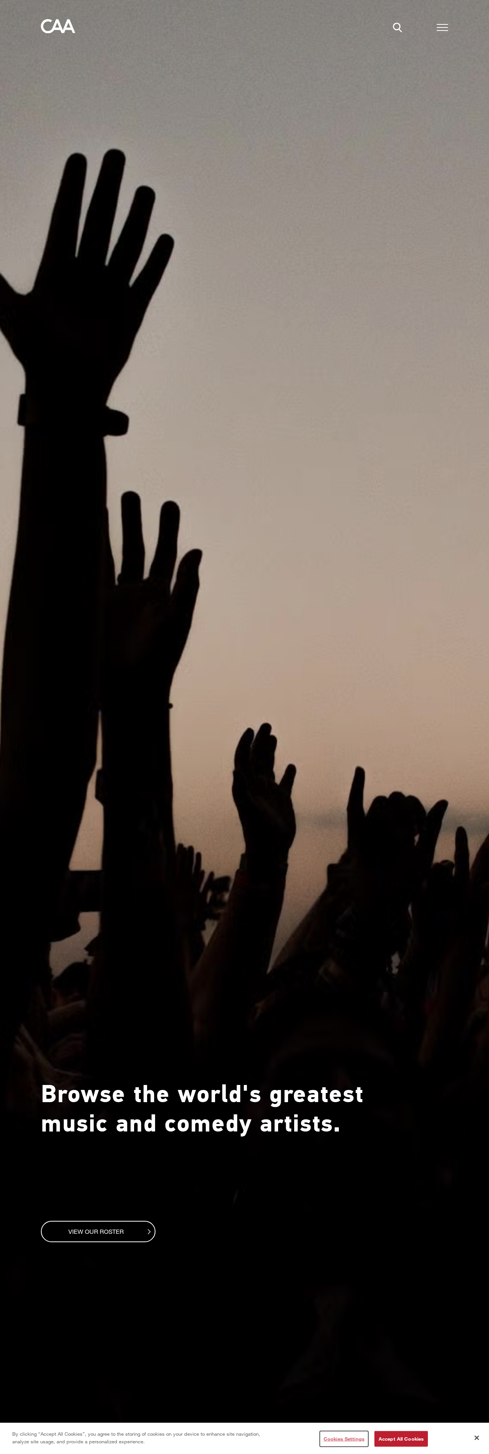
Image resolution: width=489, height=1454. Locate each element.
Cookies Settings (344, 1439)
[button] (442, 29)
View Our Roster (96, 1231)
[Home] (58, 28)
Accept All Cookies (401, 1439)
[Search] (400, 29)
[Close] (476, 1437)
